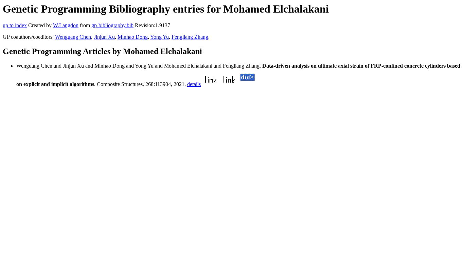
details (194, 84)
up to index (15, 25)
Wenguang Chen (73, 37)
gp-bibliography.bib (112, 25)
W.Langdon (65, 25)
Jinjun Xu (104, 37)
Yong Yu (159, 37)
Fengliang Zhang (190, 37)
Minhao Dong (133, 37)
